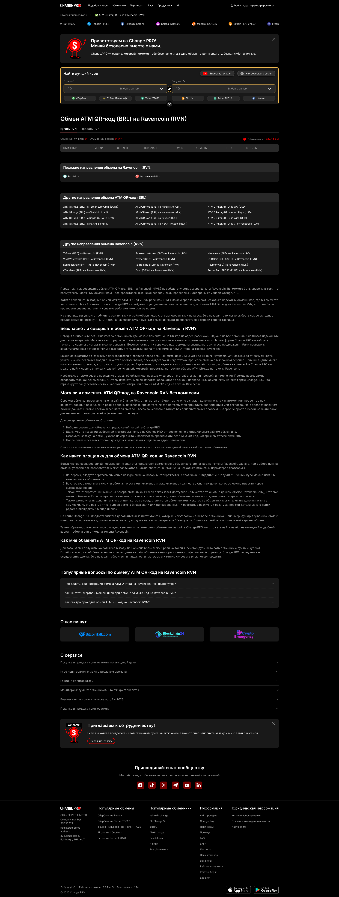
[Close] (274, 39)
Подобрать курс (98, 5)
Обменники (119, 5)
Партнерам (137, 5)
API (178, 5)
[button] (164, 5)
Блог (150, 5)
